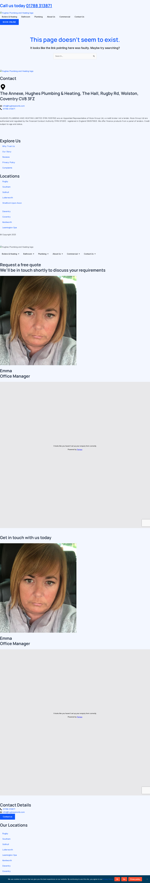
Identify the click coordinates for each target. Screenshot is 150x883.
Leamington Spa (9, 227)
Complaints (7, 168)
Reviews (6, 157)
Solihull (5, 192)
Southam (6, 187)
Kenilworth (7, 222)
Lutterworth (7, 197)
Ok (117, 879)
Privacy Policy (8, 162)
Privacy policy (135, 879)
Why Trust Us (8, 146)
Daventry (6, 211)
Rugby (5, 181)
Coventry (6, 217)
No (124, 879)
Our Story (6, 151)
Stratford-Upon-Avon (12, 203)
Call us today (26, 5)
